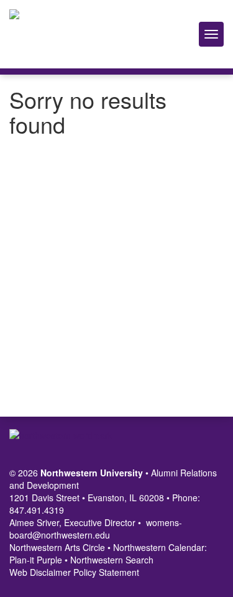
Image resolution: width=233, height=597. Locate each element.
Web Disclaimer (40, 572)
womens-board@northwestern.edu (95, 528)
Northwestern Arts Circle (57, 547)
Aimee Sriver (34, 522)
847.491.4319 (36, 510)
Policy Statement (106, 572)
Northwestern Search (111, 559)
